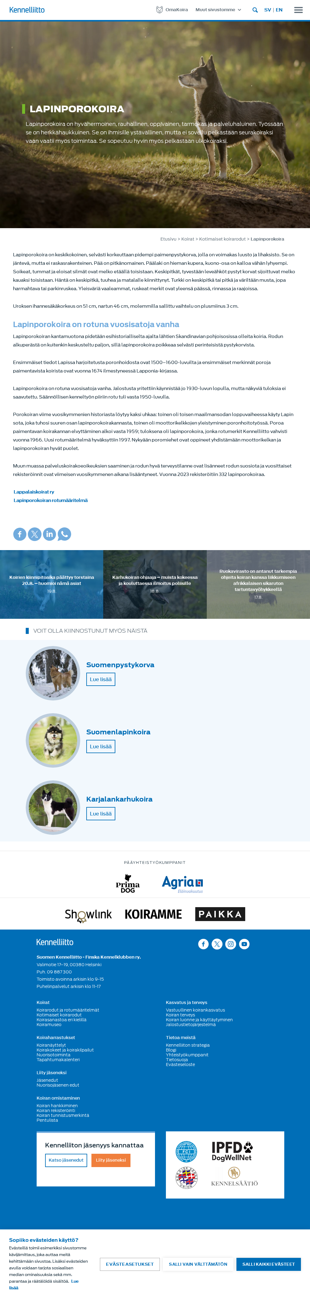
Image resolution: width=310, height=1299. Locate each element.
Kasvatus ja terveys (186, 1003)
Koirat (187, 239)
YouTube (244, 944)
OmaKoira (177, 10)
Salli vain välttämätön (198, 1264)
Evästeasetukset (130, 1264)
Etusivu (168, 239)
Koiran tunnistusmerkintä (63, 1115)
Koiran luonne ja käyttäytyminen (199, 1019)
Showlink (88, 915)
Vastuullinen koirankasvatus (195, 1010)
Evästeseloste (180, 1064)
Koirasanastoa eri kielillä (62, 1019)
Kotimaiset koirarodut (222, 239)
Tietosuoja (177, 1059)
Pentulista (47, 1120)
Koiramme (153, 915)
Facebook (20, 534)
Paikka (220, 915)
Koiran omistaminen (58, 1098)
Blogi (171, 1050)
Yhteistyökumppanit (187, 1054)
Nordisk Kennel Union (187, 1178)
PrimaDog (127, 883)
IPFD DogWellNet (232, 1152)
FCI (187, 1152)
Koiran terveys (180, 1014)
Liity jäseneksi (52, 1073)
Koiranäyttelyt (51, 1045)
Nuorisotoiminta (54, 1054)
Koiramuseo (49, 1024)
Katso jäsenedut (66, 1160)
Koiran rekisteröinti (56, 1110)
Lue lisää (101, 679)
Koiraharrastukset (56, 1038)
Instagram (230, 944)
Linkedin (49, 534)
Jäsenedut (47, 1080)
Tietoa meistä (181, 1038)
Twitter (34, 534)
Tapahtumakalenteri (58, 1059)
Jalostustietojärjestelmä (191, 1024)
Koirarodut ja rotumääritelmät (68, 1010)
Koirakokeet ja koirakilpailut (65, 1050)
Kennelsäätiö (234, 1178)
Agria (182, 883)
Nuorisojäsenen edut (58, 1085)
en (279, 10)
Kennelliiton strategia (188, 1045)
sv (267, 10)
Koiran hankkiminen (57, 1105)
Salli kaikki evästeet (268, 1264)
